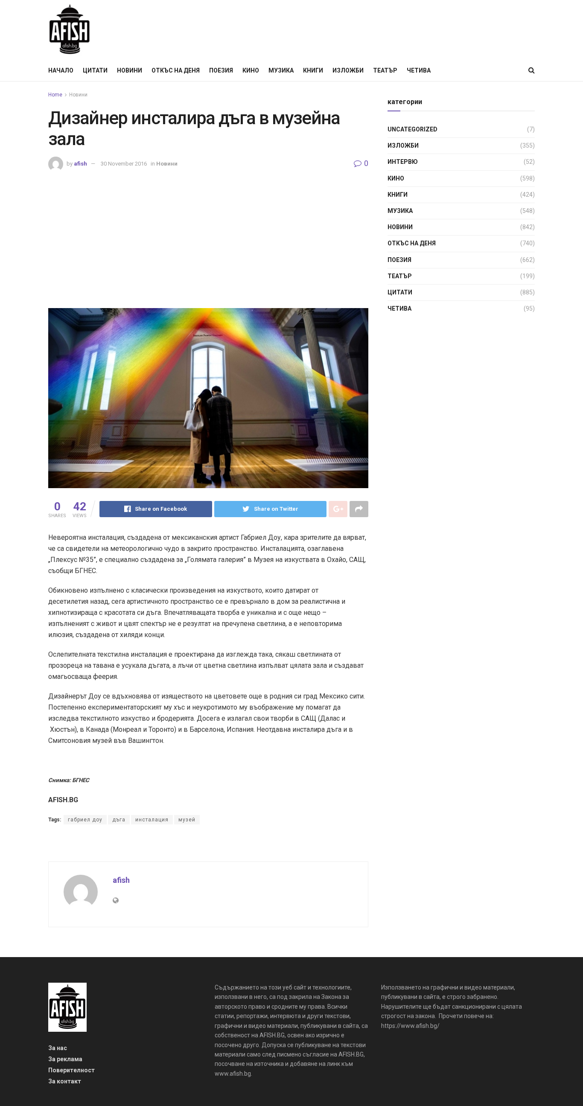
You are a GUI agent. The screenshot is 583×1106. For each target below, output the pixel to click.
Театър (385, 70)
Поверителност (71, 1070)
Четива (419, 70)
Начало (60, 70)
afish (80, 163)
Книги (313, 70)
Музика (281, 70)
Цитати (95, 70)
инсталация (152, 820)
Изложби (348, 70)
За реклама (65, 1059)
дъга (118, 820)
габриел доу (85, 820)
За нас (57, 1048)
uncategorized (412, 129)
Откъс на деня (176, 70)
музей (186, 820)
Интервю (403, 161)
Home (55, 95)
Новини (129, 70)
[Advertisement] (208, 235)
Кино (250, 70)
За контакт (64, 1081)
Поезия (221, 70)
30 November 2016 (124, 163)
